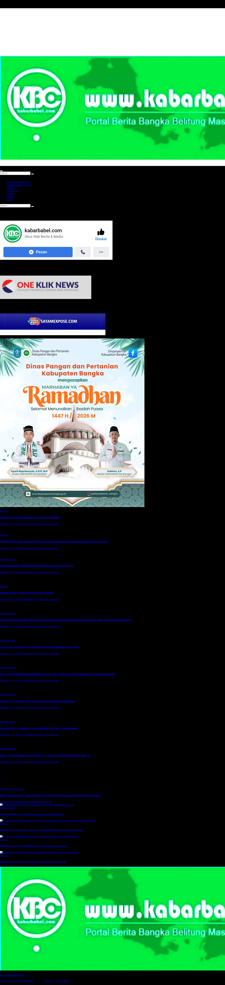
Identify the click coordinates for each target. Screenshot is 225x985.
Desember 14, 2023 (10, 734)
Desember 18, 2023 (10, 680)
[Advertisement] (112, 31)
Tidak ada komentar (48, 524)
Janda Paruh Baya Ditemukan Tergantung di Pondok (30, 517)
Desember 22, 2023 (10, 548)
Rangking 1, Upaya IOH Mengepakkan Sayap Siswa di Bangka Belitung (33, 862)
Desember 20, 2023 (10, 572)
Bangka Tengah (8, 559)
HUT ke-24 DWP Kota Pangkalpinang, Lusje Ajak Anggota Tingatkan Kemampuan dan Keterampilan (57, 674)
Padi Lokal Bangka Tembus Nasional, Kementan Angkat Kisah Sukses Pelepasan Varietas (50, 795)
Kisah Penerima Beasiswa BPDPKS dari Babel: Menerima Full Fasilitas (33, 846)
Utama (10, 188)
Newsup (47, 980)
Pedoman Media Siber (18, 182)
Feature (10, 193)
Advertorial (12, 190)
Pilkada (10, 196)
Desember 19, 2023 (10, 626)
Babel (3, 807)
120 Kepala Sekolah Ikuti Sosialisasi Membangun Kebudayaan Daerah (39, 647)
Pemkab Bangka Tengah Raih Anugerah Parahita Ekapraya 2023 (37, 565)
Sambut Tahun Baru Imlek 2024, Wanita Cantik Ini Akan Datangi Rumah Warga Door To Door (54, 541)
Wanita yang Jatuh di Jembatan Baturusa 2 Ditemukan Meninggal (37, 701)
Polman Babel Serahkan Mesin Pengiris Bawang (27, 592)
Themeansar (62, 980)
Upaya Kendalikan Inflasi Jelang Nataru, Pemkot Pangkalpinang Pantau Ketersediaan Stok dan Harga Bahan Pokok (65, 620)
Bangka (4, 511)
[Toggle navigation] (1, 170)
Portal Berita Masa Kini (12, 164)
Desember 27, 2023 (10, 524)
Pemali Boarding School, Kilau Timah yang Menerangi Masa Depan (32, 814)
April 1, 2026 (7, 801)
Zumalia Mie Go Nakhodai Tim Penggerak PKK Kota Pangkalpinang (39, 728)
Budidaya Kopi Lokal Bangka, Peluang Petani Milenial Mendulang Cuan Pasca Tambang (41, 830)
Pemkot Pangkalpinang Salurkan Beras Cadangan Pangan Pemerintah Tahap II (45, 755)
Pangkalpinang (7, 613)
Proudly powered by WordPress (17, 980)
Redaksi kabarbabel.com (19, 185)
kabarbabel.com (29, 524)
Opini (10, 199)
